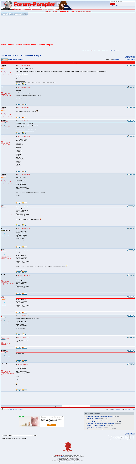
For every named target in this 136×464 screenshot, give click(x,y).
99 (129, 59)
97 (126, 59)
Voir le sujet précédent (130, 57)
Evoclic (62, 456)
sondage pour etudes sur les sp (94, 427)
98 (128, 59)
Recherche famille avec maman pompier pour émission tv (101, 421)
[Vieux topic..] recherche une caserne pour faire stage (100, 416)
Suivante (133, 59)
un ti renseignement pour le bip (94, 420)
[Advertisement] (68, 29)
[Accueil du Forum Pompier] (6, 13)
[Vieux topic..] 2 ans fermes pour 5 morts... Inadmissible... (101, 423)
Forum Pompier (13, 59)
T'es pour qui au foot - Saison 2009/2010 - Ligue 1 (22, 56)
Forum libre (20, 59)
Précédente (116, 59)
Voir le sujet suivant (130, 56)
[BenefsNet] (41, 426)
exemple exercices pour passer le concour (97, 425)
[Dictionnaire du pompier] (19, 13)
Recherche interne (114, 5)
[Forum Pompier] (37, 9)
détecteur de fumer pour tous (94, 418)
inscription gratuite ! (114, 50)
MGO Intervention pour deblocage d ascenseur (98, 428)
